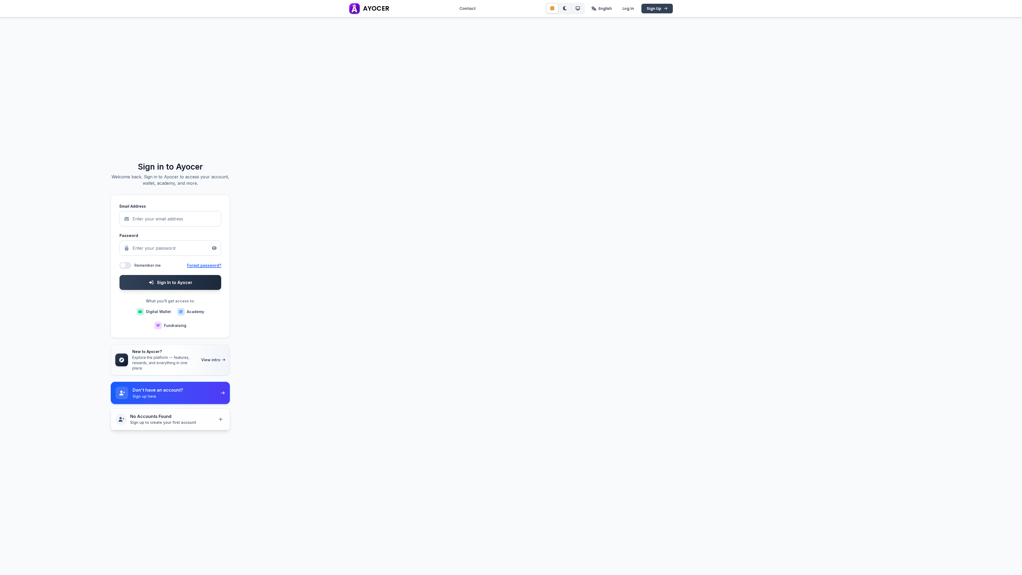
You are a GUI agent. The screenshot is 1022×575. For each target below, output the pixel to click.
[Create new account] (220, 419)
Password (128, 235)
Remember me (147, 265)
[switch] (125, 265)
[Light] (552, 8)
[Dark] (565, 8)
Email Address (132, 206)
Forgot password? (204, 265)
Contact (467, 8)
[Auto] (578, 8)
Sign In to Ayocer (174, 282)
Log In (628, 8)
